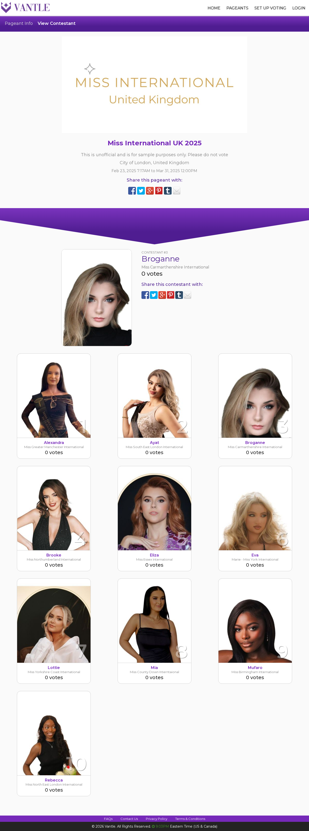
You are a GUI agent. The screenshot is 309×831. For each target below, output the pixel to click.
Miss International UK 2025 (155, 143)
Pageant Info (19, 23)
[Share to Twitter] (141, 191)
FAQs (108, 819)
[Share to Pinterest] (159, 191)
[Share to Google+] (150, 191)
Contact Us (129, 819)
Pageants (237, 8)
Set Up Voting (270, 8)
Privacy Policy (156, 819)
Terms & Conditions (190, 819)
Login (298, 8)
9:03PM (162, 826)
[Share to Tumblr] (168, 191)
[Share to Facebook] (132, 191)
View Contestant (57, 23)
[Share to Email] (177, 191)
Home (214, 8)
